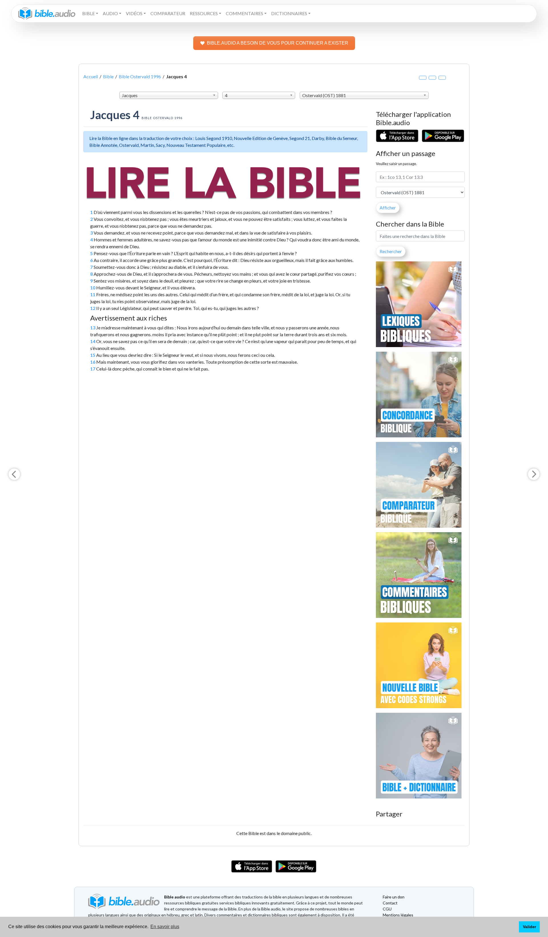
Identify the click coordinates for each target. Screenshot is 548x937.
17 (92, 368)
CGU (387, 908)
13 (92, 327)
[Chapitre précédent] (14, 474)
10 (92, 287)
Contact (390, 902)
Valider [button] (529, 926)
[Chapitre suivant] (533, 474)
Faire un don (393, 896)
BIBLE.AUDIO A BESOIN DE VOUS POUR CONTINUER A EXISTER (277, 43)
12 (92, 308)
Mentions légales (398, 914)
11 (92, 294)
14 (92, 341)
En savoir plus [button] (164, 926)
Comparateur (167, 13)
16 (92, 362)
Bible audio (174, 896)
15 (92, 355)
